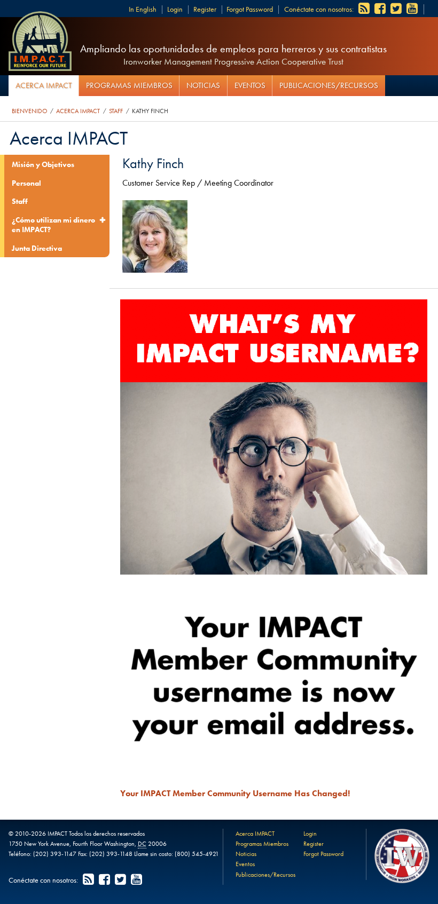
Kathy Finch (150, 111)
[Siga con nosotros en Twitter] (396, 9)
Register (204, 9)
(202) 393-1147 (54, 854)
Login (175, 9)
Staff (116, 111)
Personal (26, 183)
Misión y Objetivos (43, 164)
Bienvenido (30, 111)
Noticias (203, 85)
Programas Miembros (129, 85)
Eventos (249, 85)
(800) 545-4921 (197, 854)
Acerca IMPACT (43, 85)
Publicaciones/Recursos (328, 85)
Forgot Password (249, 9)
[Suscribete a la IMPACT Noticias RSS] (364, 9)
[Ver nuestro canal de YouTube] (412, 9)
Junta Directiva (37, 248)
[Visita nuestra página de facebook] (380, 9)
